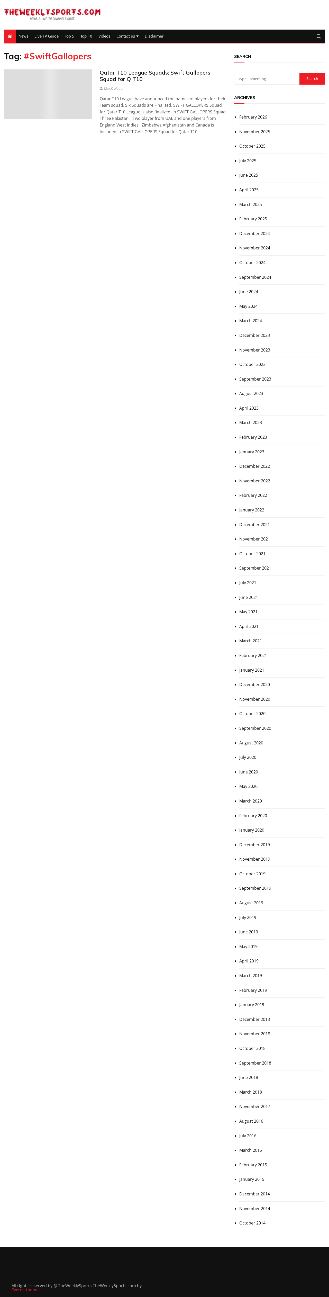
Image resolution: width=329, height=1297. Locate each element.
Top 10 (86, 36)
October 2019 (252, 874)
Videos (104, 36)
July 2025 (247, 161)
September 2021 (255, 568)
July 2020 (247, 757)
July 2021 (247, 583)
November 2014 (254, 1208)
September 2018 (255, 1063)
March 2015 (250, 1150)
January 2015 (251, 1179)
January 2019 (251, 1004)
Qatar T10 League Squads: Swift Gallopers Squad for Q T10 (155, 75)
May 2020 (248, 786)
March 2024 (250, 320)
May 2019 (248, 946)
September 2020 (255, 728)
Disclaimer (154, 36)
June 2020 (248, 772)
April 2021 (249, 626)
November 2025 (254, 131)
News (23, 36)
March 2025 (250, 204)
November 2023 (254, 350)
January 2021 (251, 670)
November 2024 (254, 248)
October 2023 (252, 364)
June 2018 (248, 1077)
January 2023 (251, 452)
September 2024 (255, 277)
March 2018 (250, 1092)
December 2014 (254, 1194)
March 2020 (250, 801)
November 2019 (254, 859)
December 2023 (254, 335)
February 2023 (253, 437)
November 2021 (254, 539)
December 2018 (254, 1019)
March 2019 (250, 975)
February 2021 (253, 655)
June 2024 (248, 291)
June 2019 (248, 932)
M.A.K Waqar (114, 88)
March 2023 (250, 422)
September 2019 (255, 888)
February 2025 (253, 219)
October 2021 (252, 553)
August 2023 (251, 393)
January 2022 (251, 510)
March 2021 (250, 641)
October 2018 (252, 1048)
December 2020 (254, 684)
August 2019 (251, 903)
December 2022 (254, 466)
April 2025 (249, 190)
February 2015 (253, 1165)
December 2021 (254, 524)
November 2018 (254, 1034)
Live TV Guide (46, 36)
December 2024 (254, 233)
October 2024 (252, 262)
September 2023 (255, 379)
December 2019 (254, 845)
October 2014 (252, 1223)
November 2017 (254, 1106)
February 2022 (253, 495)
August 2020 (251, 743)
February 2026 (253, 117)
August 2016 (251, 1121)
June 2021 (248, 597)
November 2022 (254, 481)
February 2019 (253, 990)
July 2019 (247, 917)
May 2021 (248, 612)
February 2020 (253, 815)
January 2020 (251, 830)
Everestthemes (26, 1290)
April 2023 (249, 408)
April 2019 (249, 961)
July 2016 (247, 1136)
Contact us (125, 36)
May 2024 (248, 306)
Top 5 (69, 36)
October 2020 (252, 713)
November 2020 (254, 699)
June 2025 (248, 175)
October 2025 (252, 146)
